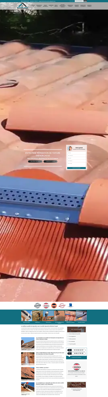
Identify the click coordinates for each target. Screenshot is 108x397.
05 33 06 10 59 (25, 1)
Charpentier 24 (51, 6)
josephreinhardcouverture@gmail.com (47, 1)
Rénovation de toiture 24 (39, 6)
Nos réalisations (35, 161)
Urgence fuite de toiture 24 (83, 6)
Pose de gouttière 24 (45, 6)
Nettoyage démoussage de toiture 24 (62, 5)
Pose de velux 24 (56, 6)
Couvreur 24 (33, 6)
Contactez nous (50, 161)
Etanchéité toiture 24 (77, 6)
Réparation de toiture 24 (70, 6)
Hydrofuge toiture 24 (89, 6)
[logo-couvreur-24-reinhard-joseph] (22, 6)
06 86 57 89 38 (34, 1)
